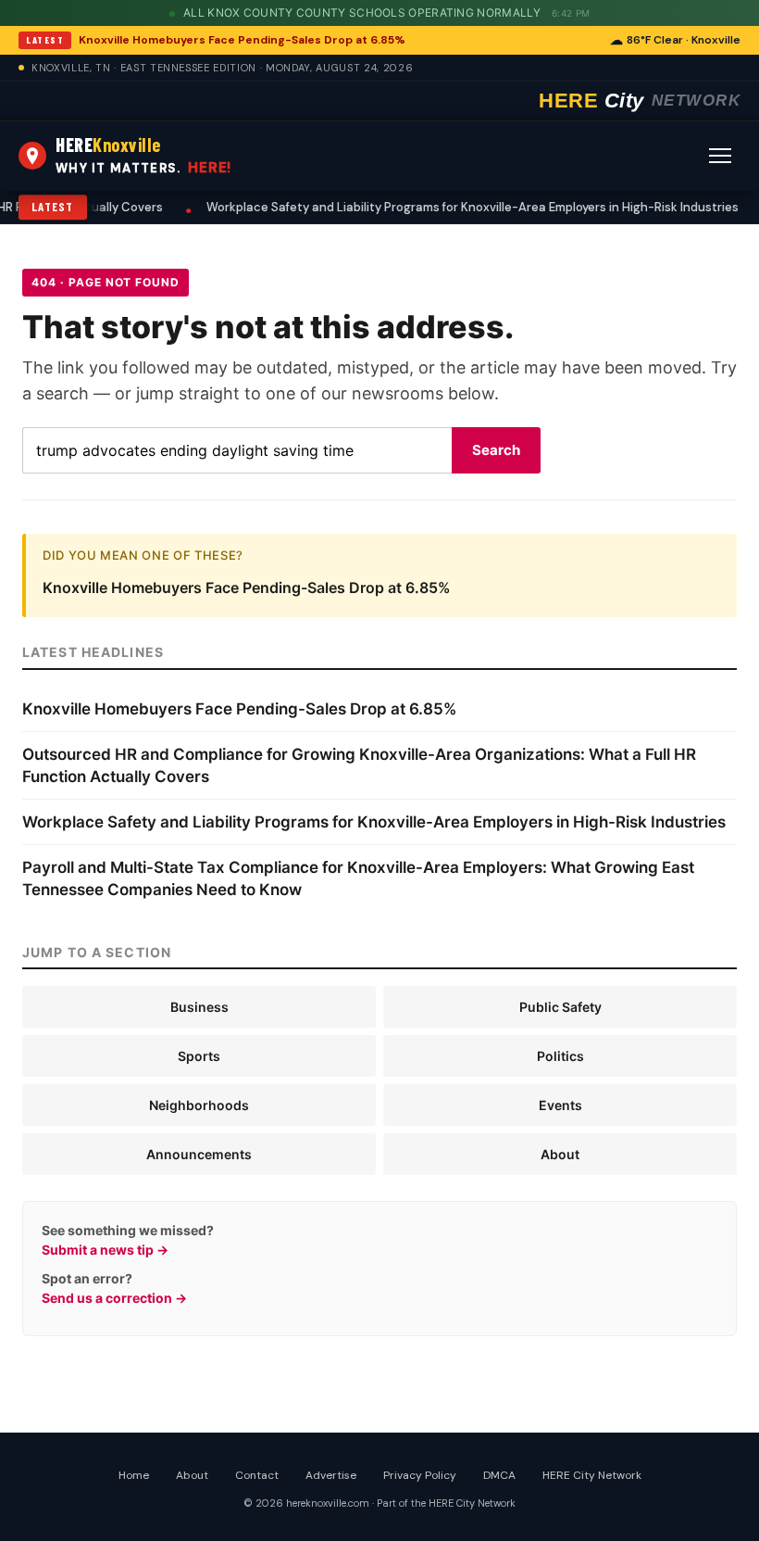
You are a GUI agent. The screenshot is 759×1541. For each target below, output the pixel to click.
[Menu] (720, 155)
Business (199, 1007)
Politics (560, 1056)
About (560, 1154)
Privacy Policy (419, 1475)
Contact (257, 1475)
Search (496, 450)
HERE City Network (591, 1475)
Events (560, 1105)
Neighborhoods (199, 1105)
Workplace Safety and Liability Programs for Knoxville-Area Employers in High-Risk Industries (399, 207)
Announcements (199, 1154)
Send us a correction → (114, 1298)
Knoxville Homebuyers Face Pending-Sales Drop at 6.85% (242, 39)
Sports (199, 1056)
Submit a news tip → (105, 1249)
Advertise (330, 1475)
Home (133, 1475)
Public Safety (560, 1007)
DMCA (499, 1475)
